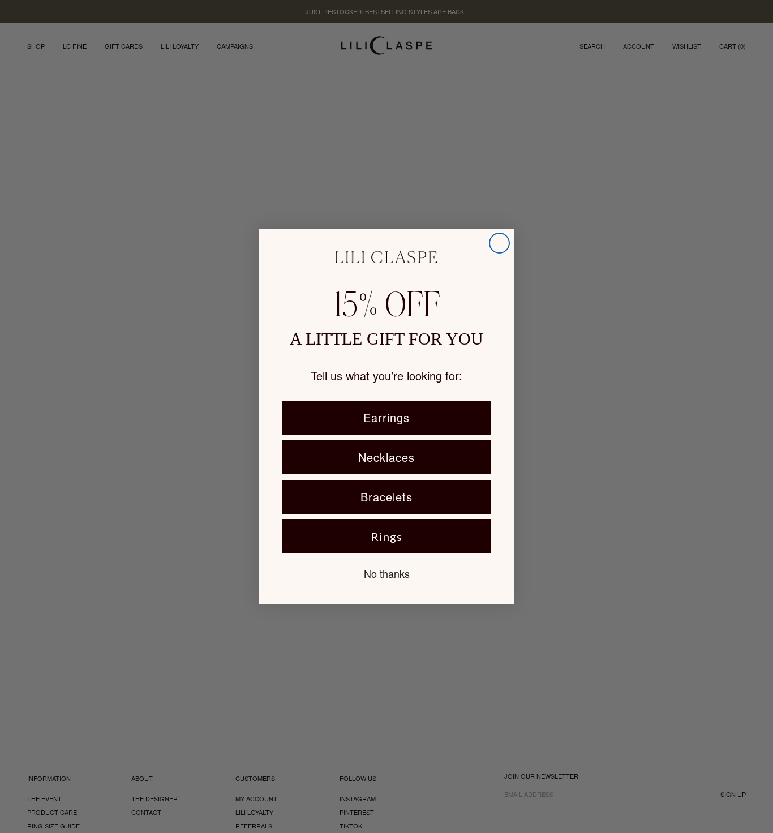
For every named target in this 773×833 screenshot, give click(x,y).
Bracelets (386, 496)
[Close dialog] (499, 243)
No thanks (387, 573)
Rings (386, 536)
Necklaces (386, 457)
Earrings (386, 417)
